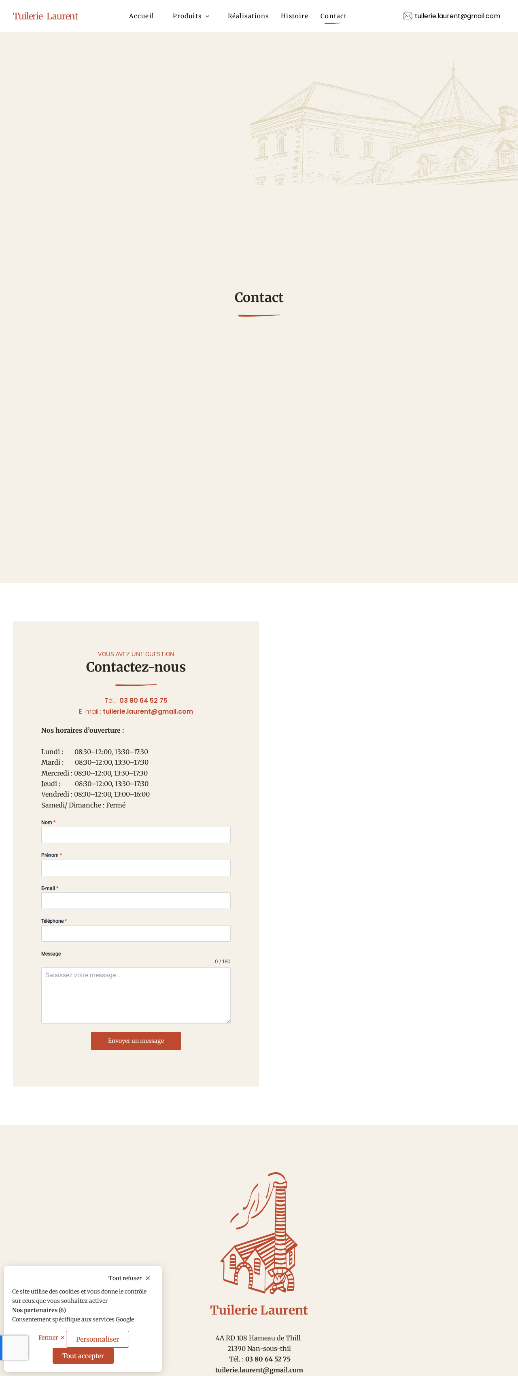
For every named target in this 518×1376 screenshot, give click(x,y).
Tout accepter (83, 1356)
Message (51, 954)
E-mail (49, 888)
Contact (334, 16)
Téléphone (54, 921)
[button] (205, 16)
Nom (48, 822)
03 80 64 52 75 (143, 700)
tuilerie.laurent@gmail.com (148, 711)
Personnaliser (97, 1339)
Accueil (141, 16)
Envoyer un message (136, 1040)
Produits (187, 16)
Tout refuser (125, 1278)
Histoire (294, 16)
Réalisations (248, 16)
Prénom (51, 855)
